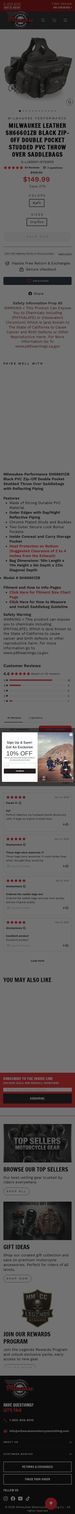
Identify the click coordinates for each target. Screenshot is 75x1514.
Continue (20, 771)
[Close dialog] (70, 734)
